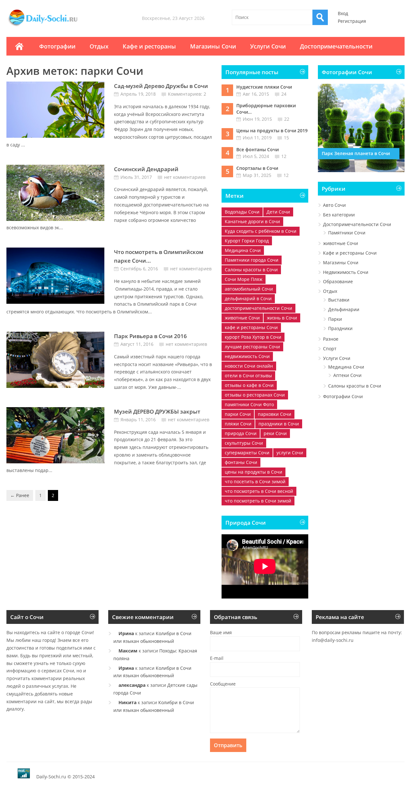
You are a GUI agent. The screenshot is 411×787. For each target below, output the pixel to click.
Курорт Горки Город (247, 241)
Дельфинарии (343, 309)
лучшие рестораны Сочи (252, 347)
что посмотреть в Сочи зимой (258, 501)
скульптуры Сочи (244, 443)
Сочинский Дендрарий (146, 169)
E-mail (216, 658)
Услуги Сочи (268, 46)
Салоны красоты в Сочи (251, 270)
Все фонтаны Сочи (257, 149)
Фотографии (57, 46)
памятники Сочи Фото (249, 404)
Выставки (338, 300)
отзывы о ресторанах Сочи (255, 395)
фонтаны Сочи (241, 462)
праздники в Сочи (278, 424)
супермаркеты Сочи (247, 453)
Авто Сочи (334, 205)
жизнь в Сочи (282, 318)
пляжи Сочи (238, 424)
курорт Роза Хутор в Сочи (253, 337)
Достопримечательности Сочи (357, 224)
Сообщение (223, 684)
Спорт (330, 348)
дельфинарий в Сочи (248, 298)
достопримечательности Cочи (258, 308)
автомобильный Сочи (249, 289)
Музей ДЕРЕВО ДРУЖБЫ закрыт (157, 411)
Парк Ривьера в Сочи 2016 (150, 336)
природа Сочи (241, 433)
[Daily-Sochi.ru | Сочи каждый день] (49, 26)
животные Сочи (242, 318)
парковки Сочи (274, 414)
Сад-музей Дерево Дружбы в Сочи (161, 86)
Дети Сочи (278, 212)
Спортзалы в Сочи (257, 168)
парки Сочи (238, 414)
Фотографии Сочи (343, 396)
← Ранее (19, 495)
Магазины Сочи (213, 46)
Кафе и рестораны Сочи (350, 253)
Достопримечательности (336, 46)
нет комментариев (185, 177)
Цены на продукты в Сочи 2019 (272, 130)
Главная (19, 46)
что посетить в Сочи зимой (255, 481)
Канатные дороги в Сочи (252, 221)
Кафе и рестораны (149, 46)
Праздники (340, 328)
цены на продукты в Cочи (253, 472)
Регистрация (352, 21)
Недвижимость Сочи (345, 272)
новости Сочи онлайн (249, 366)
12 (283, 156)
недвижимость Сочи (247, 356)
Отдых (99, 46)
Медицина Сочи (243, 250)
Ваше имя (221, 632)
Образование (338, 281)
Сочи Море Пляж (243, 279)
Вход (343, 13)
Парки (335, 319)
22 (286, 119)
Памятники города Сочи (251, 260)
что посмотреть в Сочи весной (259, 491)
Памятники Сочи (346, 233)
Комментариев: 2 (187, 94)
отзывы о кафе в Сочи (249, 385)
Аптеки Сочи (347, 375)
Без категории (339, 215)
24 (283, 94)
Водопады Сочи (242, 212)
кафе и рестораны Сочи (251, 327)
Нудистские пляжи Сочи (264, 87)
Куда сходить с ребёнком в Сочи (260, 231)
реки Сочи (275, 433)
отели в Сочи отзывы (248, 375)
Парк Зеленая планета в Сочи (356, 153)
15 (286, 138)
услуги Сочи (289, 453)
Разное (330, 339)
